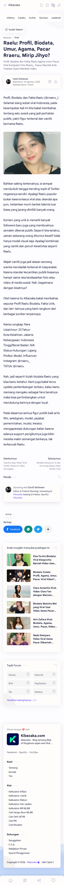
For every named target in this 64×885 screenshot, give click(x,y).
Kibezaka (14, 5)
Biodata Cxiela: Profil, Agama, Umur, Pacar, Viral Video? (45, 576)
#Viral (8, 514)
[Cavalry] (22, 18)
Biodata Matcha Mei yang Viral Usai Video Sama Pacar (45, 607)
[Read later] (49, 81)
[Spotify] (23, 752)
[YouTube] (33, 752)
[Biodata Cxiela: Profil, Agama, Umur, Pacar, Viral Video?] (19, 575)
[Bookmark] (47, 5)
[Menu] (25, 880)
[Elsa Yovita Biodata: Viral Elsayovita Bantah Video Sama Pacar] (19, 560)
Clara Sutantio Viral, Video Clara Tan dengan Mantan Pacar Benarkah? (45, 591)
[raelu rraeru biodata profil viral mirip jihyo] (32, 153)
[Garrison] (43, 18)
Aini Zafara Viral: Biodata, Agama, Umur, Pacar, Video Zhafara (44, 623)
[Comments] (53, 880)
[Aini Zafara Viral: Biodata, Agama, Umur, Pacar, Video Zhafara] (19, 623)
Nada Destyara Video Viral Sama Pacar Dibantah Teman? (43, 639)
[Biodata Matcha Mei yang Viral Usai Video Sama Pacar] (19, 607)
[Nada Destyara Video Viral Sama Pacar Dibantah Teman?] (19, 639)
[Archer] (32, 18)
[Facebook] (12, 752)
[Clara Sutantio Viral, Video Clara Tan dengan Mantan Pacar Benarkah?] (19, 591)
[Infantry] (11, 18)
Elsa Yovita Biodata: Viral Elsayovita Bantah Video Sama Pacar (44, 560)
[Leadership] (57, 18)
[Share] (39, 880)
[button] (53, 5)
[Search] (41, 5)
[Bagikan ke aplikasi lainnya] (48, 529)
